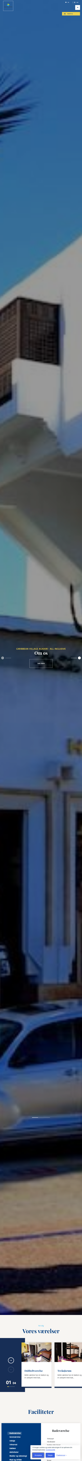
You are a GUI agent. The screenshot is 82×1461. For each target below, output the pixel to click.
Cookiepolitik (50, 1450)
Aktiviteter (14, 1452)
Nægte (50, 1455)
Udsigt (12, 1441)
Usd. (77, 2)
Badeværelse (15, 1433)
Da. (68, 2)
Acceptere (38, 1455)
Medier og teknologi (18, 1456)
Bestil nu (70, 14)
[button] (35, 1117)
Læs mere (41, 663)
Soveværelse (15, 1437)
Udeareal (13, 1444)
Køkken (13, 1448)
